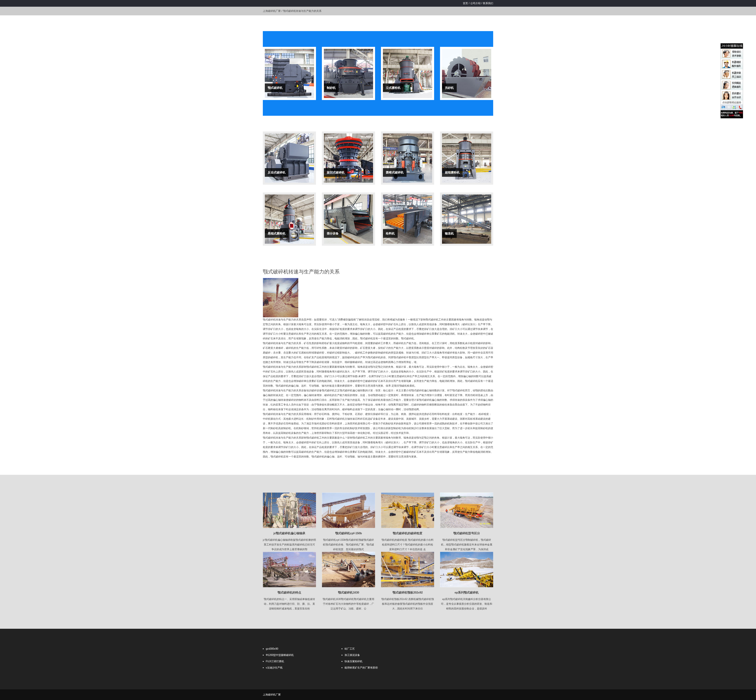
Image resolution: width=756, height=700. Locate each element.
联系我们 (488, 3)
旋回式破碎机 (336, 172)
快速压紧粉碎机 (353, 661)
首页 (465, 3)
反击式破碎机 (276, 172)
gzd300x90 (272, 648)
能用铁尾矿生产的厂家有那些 (361, 667)
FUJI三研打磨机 (275, 661)
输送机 (449, 233)
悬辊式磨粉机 (276, 233)
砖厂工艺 (350, 648)
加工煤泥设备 (352, 655)
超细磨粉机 (452, 172)
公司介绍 (475, 3)
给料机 (390, 233)
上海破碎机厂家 (272, 10)
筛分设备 (333, 233)
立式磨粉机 (393, 87)
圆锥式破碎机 (395, 172)
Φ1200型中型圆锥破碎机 (280, 655)
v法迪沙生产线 (274, 667)
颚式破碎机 (275, 87)
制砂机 (331, 87)
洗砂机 (449, 87)
